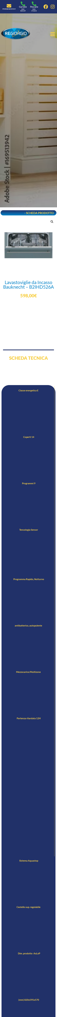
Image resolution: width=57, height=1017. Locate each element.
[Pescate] (34, 4)
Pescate (34, 6)
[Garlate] (23, 4)
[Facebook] (45, 6)
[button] (52, 221)
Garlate (23, 6)
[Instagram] (52, 6)
